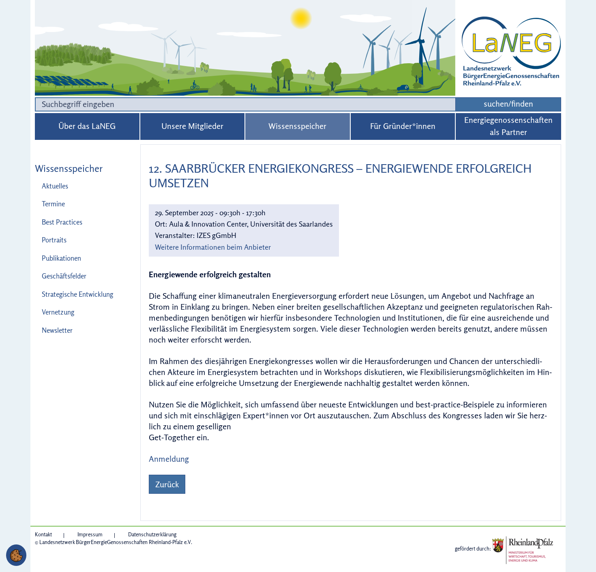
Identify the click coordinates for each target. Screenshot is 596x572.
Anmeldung (169, 459)
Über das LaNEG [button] (87, 126)
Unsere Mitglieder (192, 126)
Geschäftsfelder (64, 276)
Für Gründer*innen (402, 126)
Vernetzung (58, 312)
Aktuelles (55, 186)
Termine (53, 203)
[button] (16, 555)
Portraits (54, 240)
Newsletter (57, 330)
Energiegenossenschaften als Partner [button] (508, 126)
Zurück (167, 484)
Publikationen (61, 258)
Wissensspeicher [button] (297, 126)
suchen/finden (508, 104)
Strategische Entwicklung (77, 294)
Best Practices (62, 222)
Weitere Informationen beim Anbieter (213, 246)
